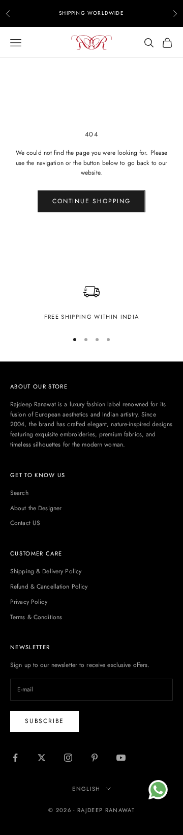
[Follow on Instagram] (68, 758)
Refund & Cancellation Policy (48, 586)
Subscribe (44, 721)
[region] (91, 303)
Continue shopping (91, 201)
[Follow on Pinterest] (94, 758)
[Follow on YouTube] (121, 758)
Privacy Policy (28, 601)
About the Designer (36, 508)
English (86, 789)
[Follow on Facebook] (15, 758)
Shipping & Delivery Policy (45, 571)
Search (19, 492)
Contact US (25, 522)
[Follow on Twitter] (42, 758)
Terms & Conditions (36, 617)
